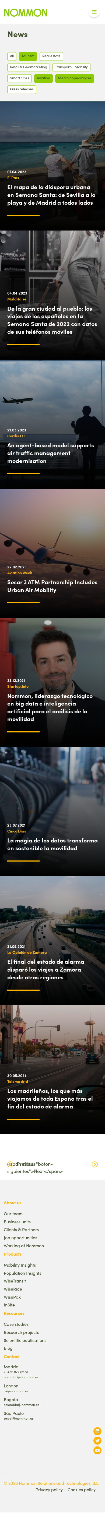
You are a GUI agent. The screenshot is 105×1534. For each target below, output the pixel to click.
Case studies (16, 1324)
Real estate (51, 55)
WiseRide (13, 1289)
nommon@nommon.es (21, 1376)
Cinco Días (16, 831)
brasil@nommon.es (18, 1418)
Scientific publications (25, 1340)
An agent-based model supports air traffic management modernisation (50, 453)
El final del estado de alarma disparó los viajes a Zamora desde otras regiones (45, 969)
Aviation (43, 77)
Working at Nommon (24, 1245)
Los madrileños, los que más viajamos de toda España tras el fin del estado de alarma (50, 1098)
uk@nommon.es (16, 1390)
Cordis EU (16, 435)
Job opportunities (20, 1237)
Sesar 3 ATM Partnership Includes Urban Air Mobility (52, 586)
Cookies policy (82, 1489)
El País (13, 177)
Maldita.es (17, 299)
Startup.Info (18, 686)
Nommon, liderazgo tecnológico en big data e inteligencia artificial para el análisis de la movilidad (50, 707)
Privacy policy (49, 1489)
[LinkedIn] (97, 1431)
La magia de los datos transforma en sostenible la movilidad (52, 844)
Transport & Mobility (71, 66)
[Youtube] (97, 1450)
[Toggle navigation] (94, 12)
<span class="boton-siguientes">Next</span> (35, 1167)
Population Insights (22, 1273)
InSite (9, 1305)
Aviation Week (19, 572)
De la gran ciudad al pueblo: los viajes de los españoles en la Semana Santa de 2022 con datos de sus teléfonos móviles (52, 319)
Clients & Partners (21, 1229)
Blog (8, 1348)
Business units (17, 1221)
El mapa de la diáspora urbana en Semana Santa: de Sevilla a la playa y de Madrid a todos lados (51, 194)
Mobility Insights (20, 1265)
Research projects (21, 1332)
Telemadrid (17, 1081)
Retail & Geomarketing (28, 66)
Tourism (28, 55)
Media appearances (75, 77)
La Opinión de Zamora (27, 952)
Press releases (22, 88)
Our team (13, 1213)
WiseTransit (15, 1281)
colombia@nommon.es (21, 1404)
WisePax (12, 1297)
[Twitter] (97, 1440)
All (12, 55)
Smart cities (19, 77)
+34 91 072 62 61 (16, 1371)
